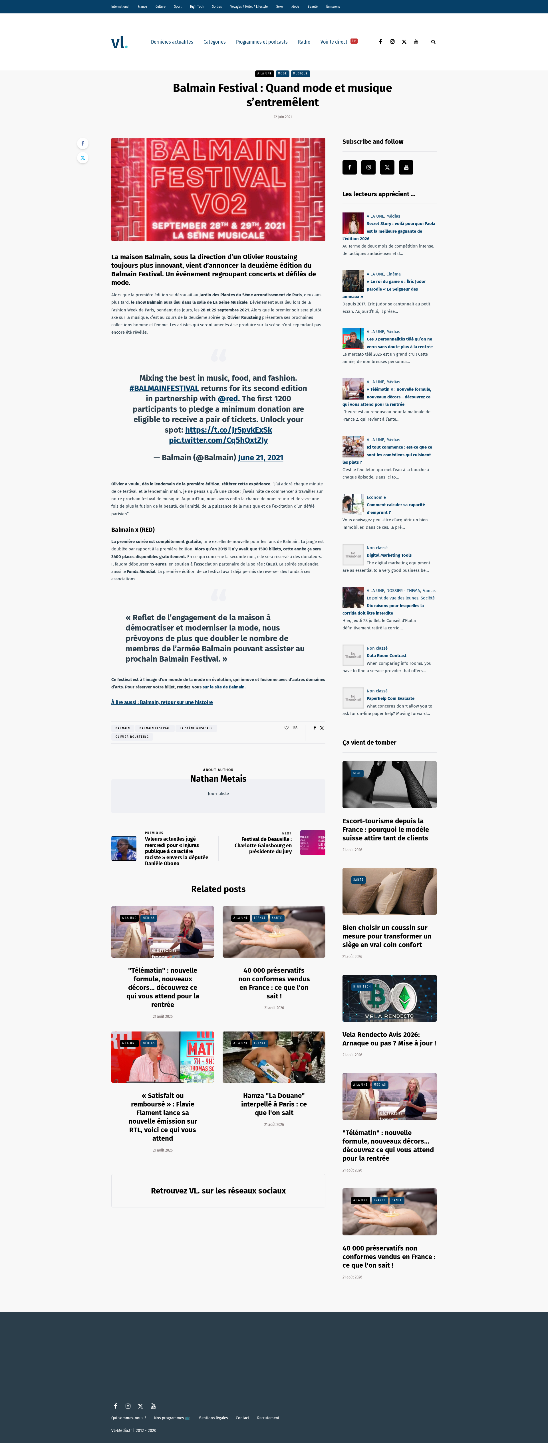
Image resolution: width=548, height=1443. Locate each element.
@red (228, 398)
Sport (178, 7)
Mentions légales (213, 1417)
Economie (376, 497)
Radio (304, 42)
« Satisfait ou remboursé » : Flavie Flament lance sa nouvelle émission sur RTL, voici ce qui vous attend (162, 1117)
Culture (161, 7)
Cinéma (393, 274)
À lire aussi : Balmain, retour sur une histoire (162, 702)
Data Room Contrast (386, 655)
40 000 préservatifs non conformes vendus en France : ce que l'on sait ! (389, 1256)
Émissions (333, 7)
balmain (123, 728)
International (120, 7)
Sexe (357, 773)
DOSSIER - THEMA (403, 590)
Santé (277, 918)
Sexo (279, 7)
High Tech (197, 7)
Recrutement (268, 1417)
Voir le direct (338, 42)
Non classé (377, 547)
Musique (300, 73)
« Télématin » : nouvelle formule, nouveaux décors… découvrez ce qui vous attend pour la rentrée (386, 397)
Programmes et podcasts (262, 42)
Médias (149, 918)
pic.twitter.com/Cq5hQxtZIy (218, 440)
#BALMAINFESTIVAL (164, 388)
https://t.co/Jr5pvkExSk (228, 430)
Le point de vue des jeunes (392, 598)
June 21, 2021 (260, 457)
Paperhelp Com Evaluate (390, 698)
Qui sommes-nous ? (128, 1417)
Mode (295, 7)
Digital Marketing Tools (389, 555)
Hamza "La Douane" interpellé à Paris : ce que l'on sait (274, 1104)
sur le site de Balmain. (224, 687)
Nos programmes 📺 (172, 1417)
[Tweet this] (82, 157)
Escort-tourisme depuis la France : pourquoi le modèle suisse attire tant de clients (385, 829)
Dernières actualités (172, 42)
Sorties (217, 7)
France (142, 7)
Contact (242, 1417)
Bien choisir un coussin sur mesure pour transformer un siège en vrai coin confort (387, 936)
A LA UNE (264, 73)
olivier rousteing (132, 737)
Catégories (215, 42)
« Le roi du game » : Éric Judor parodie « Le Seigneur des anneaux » (384, 289)
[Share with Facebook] (82, 143)
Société (428, 598)
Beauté (313, 7)
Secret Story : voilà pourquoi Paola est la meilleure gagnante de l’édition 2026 (388, 231)
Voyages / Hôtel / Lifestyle (249, 7)
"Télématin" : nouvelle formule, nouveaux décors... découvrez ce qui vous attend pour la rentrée (162, 987)
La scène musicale (196, 728)
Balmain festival (155, 728)
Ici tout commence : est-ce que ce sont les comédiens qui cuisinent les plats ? (387, 455)
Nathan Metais (218, 779)
